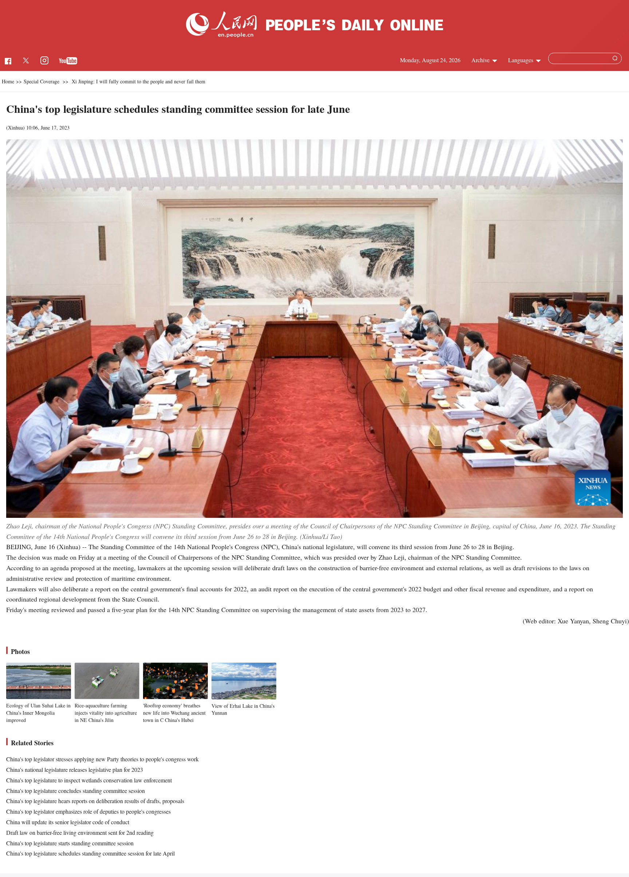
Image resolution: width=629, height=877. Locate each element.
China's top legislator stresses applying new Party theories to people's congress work (102, 759)
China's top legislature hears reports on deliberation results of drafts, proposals (95, 801)
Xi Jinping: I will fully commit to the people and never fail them (138, 81)
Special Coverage (41, 81)
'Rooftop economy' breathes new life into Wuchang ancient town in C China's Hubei (174, 712)
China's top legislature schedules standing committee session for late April (90, 853)
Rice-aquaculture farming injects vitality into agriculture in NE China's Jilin (106, 712)
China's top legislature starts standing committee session (70, 843)
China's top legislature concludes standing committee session (75, 790)
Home (8, 81)
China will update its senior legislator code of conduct (67, 822)
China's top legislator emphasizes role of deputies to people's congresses (88, 811)
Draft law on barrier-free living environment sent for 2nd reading (80, 832)
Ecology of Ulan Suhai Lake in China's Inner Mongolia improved (38, 712)
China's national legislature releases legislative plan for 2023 (74, 769)
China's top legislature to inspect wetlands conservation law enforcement (89, 780)
